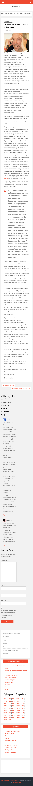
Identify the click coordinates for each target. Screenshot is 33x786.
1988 (18, 717)
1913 (13, 703)
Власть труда (9, 733)
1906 (5, 701)
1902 (9, 699)
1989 (22, 717)
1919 (18, 706)
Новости (5, 643)
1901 (5, 699)
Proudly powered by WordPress (10, 780)
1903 (13, 699)
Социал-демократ (10, 752)
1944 (13, 715)
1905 (22, 699)
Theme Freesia (17, 782)
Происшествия (9, 687)
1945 (18, 715)
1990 (5, 720)
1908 (13, 701)
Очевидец (16, 6)
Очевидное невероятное (10, 650)
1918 (13, 706)
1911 (5, 703)
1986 (9, 717)
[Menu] (3, 2)
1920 (22, 706)
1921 (5, 708)
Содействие (9, 682)
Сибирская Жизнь (10, 747)
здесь (6, 178)
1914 (18, 703)
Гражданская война (11, 675)
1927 (5, 710)
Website (3, 600)
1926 (22, 708)
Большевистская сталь (12, 731)
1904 (18, 699)
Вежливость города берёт (20, 388)
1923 (9, 708)
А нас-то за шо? (9, 385)
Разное (5, 653)
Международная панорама (11, 633)
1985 (5, 717)
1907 (9, 701)
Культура (6, 636)
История (7, 684)
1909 (18, 701)
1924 (13, 708)
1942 (5, 715)
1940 (18, 713)
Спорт (5, 640)
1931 (22, 710)
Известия (8, 743)
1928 (9, 710)
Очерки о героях (10, 680)
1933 (9, 713)
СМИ (6, 689)
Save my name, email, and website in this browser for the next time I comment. (8, 614)
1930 (18, 710)
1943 (9, 715)
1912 (9, 703)
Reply (4, 515)
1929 (13, 710)
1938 (13, 713)
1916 (5, 706)
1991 (9, 720)
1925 (18, 708)
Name (3, 585)
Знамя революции (10, 740)
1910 (22, 701)
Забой (7, 738)
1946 (22, 715)
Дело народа (9, 736)
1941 (22, 713)
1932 (5, 713)
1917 (9, 706)
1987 (13, 717)
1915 (22, 703)
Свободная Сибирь (11, 745)
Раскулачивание (10, 677)
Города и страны (8, 647)
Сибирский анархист (11, 750)
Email (2, 593)
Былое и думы (8, 21)
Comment (4, 560)
